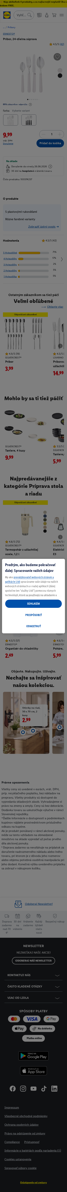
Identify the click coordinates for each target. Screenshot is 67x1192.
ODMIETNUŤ (33, 626)
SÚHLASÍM (33, 603)
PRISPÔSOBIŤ (33, 615)
